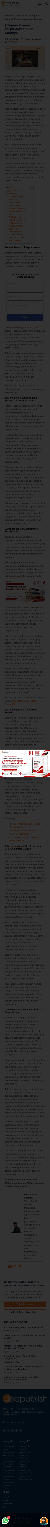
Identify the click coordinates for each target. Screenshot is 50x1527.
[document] (25, 763)
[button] (46, 753)
